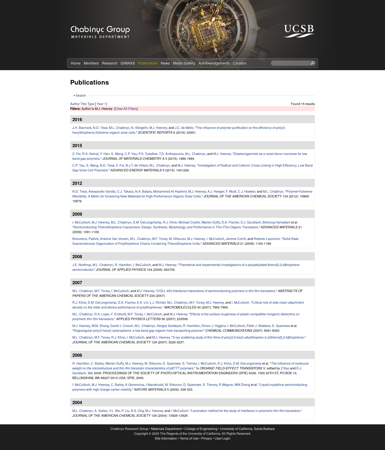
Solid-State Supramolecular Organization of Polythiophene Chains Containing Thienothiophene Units (185, 241)
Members (91, 63)
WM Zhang (242, 384)
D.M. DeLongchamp (147, 222)
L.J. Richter (158, 302)
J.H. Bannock (81, 127)
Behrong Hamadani (276, 222)
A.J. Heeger (216, 191)
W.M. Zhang (100, 325)
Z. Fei (76, 153)
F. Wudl (231, 191)
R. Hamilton (123, 264)
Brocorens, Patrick (85, 238)
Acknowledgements (214, 63)
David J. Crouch (121, 325)
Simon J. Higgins (214, 325)
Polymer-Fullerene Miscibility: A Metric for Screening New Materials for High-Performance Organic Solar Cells (192, 193)
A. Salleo (100, 410)
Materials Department (166, 428)
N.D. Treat (100, 127)
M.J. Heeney (158, 127)
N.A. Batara (143, 191)
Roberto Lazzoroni (267, 238)
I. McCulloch (81, 222)
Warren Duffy (211, 222)
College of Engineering (200, 428)
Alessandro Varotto (102, 191)
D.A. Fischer (230, 222)
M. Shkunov (177, 238)
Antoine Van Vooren (114, 238)
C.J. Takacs (125, 191)
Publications (148, 63)
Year (100, 103)
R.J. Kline (170, 222)
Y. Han (104, 153)
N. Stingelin (139, 127)
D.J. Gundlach (251, 222)
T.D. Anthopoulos (171, 153)
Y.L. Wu (114, 410)
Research (110, 63)
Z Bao (285, 368)
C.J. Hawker (246, 191)
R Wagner (226, 384)
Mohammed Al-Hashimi (170, 191)
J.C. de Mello (184, 127)
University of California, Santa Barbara (247, 428)
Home (76, 63)
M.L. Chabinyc (119, 127)
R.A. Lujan (101, 314)
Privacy (206, 438)
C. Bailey (97, 363)
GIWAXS (128, 63)
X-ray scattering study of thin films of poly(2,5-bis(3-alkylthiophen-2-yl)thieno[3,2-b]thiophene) (238, 337)
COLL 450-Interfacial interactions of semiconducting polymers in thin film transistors (216, 290)
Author (75, 103)
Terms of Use (189, 438)
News (165, 63)
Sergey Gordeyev (169, 325)
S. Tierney (189, 363)
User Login (222, 438)
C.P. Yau (131, 153)
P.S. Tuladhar (148, 153)
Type (90, 103)
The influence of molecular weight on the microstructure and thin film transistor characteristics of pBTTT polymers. (190, 365)
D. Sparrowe (281, 325)
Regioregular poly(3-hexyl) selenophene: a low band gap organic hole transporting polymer (138, 330)
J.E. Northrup (81, 264)
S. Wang (117, 153)
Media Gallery (184, 63)
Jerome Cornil (236, 238)
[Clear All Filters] (126, 108)
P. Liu (125, 410)
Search (81, 95)
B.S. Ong (137, 410)
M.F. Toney (159, 238)
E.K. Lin (142, 302)
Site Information (166, 438)
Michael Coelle (189, 222)
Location (240, 63)
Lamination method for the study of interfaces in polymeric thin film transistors (245, 410)
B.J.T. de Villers (137, 165)
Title (83, 103)
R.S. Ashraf (90, 153)
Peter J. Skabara (258, 325)
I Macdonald (154, 384)
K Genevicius (134, 384)
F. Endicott (118, 314)
